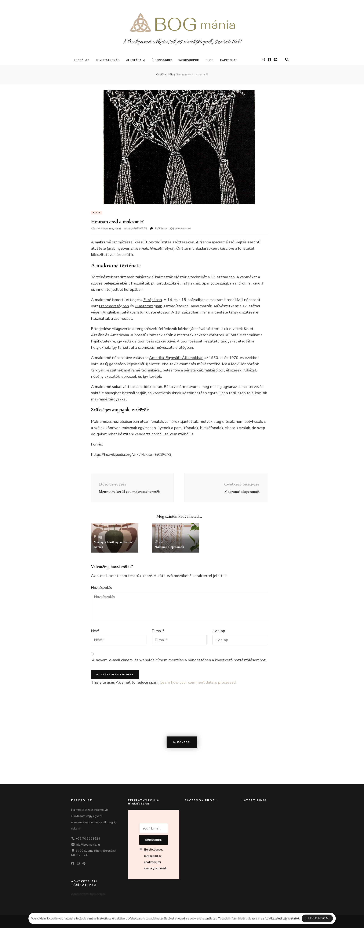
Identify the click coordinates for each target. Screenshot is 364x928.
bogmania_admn (111, 228)
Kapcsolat (229, 60)
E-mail (158, 630)
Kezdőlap (81, 60)
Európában (152, 299)
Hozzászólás (101, 587)
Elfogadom (317, 918)
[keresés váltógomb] (287, 60)
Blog (209, 60)
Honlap (218, 630)
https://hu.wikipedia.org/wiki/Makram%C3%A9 (131, 454)
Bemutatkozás (108, 60)
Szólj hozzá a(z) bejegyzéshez (173, 228)
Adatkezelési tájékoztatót (282, 918)
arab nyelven (119, 248)
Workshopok (188, 60)
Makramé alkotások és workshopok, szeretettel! (182, 42)
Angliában (111, 312)
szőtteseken (183, 242)
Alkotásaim (135, 60)
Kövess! (184, 742)
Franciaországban (114, 306)
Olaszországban (148, 306)
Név (95, 630)
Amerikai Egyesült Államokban (176, 357)
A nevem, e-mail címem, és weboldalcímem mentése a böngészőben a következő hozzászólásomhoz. (179, 660)
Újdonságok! (161, 60)
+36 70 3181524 (88, 839)
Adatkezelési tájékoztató (88, 894)
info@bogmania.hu (88, 845)
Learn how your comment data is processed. (198, 682)
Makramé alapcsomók (169, 547)
